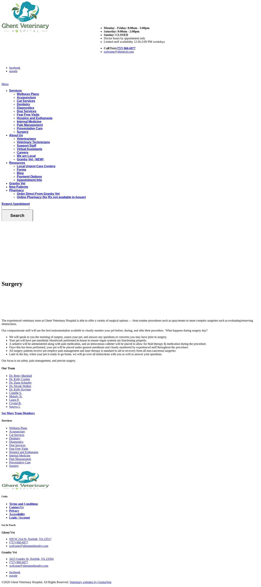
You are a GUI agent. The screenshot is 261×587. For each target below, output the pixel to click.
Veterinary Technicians (33, 142)
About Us (16, 135)
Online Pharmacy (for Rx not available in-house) (51, 197)
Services (15, 90)
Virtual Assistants (29, 149)
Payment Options (29, 176)
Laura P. (14, 399)
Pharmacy (16, 190)
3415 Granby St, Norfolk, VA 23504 (31, 558)
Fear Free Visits (28, 114)
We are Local (26, 156)
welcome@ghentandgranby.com (28, 545)
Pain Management (30, 125)
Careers (22, 152)
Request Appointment (16, 203)
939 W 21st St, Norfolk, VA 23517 (30, 539)
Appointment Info (29, 180)
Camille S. (15, 393)
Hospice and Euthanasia (34, 118)
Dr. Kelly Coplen (19, 379)
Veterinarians (26, 138)
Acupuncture (26, 97)
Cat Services (26, 101)
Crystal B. (15, 403)
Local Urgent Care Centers (36, 166)
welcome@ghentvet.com (119, 51)
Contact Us (16, 507)
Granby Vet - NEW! (30, 159)
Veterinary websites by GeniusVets (90, 582)
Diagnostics (25, 107)
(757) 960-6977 (126, 48)
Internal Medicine (29, 121)
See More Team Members (18, 413)
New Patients (18, 186)
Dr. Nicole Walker (20, 386)
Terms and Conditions (23, 503)
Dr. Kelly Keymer (20, 389)
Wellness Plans (28, 94)
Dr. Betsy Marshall (20, 375)
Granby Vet (17, 183)
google (13, 71)
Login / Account (19, 517)
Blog (20, 173)
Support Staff (26, 145)
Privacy (14, 510)
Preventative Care (30, 128)
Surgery (22, 131)
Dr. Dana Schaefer (20, 382)
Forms (21, 169)
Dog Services (26, 111)
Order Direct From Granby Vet (38, 193)
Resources (17, 162)
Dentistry (23, 104)
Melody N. (15, 396)
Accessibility (17, 514)
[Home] (25, 32)
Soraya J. (14, 406)
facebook (14, 67)
